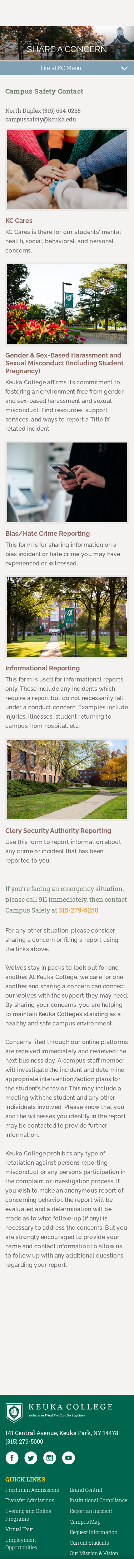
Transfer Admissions (29, 1500)
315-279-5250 (78, 910)
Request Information (94, 1532)
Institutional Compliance (98, 1500)
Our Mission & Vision (94, 1553)
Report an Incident (91, 1511)
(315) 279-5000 (24, 1441)
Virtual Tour (19, 1529)
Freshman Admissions (32, 1489)
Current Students (89, 1542)
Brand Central (86, 1489)
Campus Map (85, 1521)
